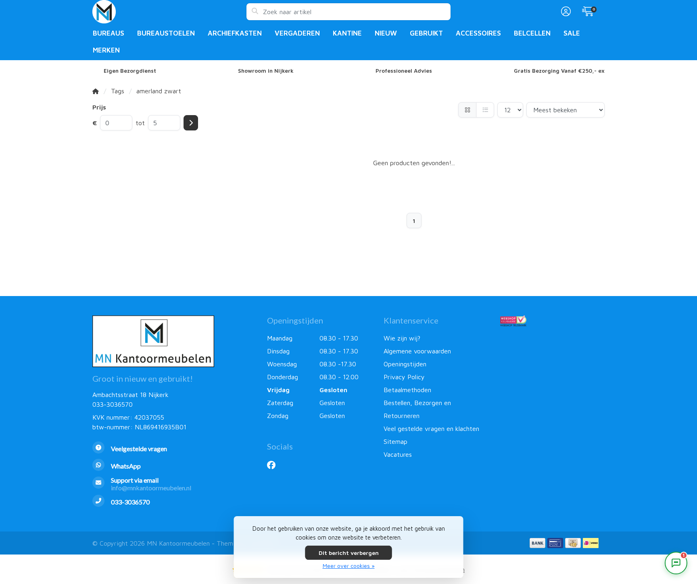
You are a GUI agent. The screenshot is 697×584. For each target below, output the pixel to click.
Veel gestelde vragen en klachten (431, 428)
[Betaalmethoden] (537, 543)
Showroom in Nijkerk (266, 70)
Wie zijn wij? (402, 338)
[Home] (95, 91)
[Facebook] (274, 465)
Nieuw (386, 33)
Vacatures (398, 454)
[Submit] (191, 122)
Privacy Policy (404, 376)
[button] (565, 11)
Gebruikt (426, 33)
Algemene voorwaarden (417, 351)
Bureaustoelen (166, 33)
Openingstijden (405, 364)
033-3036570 (112, 404)
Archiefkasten (235, 33)
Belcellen (532, 33)
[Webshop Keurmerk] (552, 320)
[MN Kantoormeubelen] (169, 11)
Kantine (347, 33)
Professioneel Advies (404, 70)
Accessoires (478, 33)
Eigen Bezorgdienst (130, 70)
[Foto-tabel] (467, 110)
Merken (106, 50)
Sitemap (395, 441)
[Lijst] (485, 110)
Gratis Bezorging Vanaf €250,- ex (559, 70)
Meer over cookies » (349, 565)
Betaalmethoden (407, 389)
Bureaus (108, 33)
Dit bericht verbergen (349, 552)
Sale (571, 33)
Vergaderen (297, 33)
